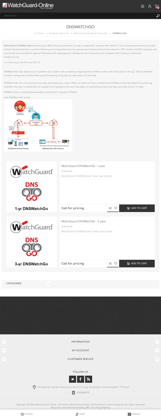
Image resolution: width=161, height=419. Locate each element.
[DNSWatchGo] (31, 186)
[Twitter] (72, 379)
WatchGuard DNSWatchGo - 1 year (83, 166)
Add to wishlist (116, 208)
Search (158, 16)
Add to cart (139, 208)
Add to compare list (110, 208)
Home (40, 33)
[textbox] (77, 16)
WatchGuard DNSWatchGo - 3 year (83, 221)
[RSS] (88, 379)
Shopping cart (156, 6)
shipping (105, 408)
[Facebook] (80, 379)
